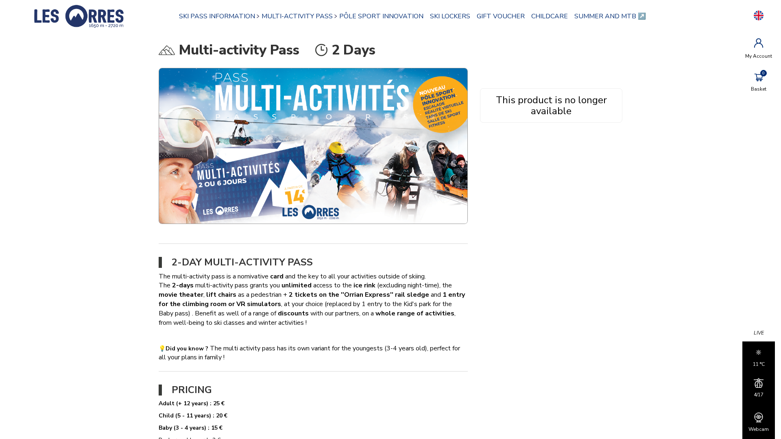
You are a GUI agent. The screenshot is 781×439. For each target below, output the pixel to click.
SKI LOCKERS (450, 16)
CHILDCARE (549, 16)
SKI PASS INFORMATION (217, 16)
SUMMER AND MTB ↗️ (610, 16)
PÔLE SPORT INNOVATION (381, 16)
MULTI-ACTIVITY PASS (297, 16)
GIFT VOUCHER (501, 16)
